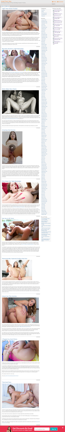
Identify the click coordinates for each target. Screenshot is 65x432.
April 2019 (43, 96)
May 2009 (43, 207)
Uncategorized (44, 14)
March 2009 (43, 210)
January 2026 (43, 20)
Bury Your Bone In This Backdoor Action (45, 230)
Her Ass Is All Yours (8, 218)
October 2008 (43, 214)
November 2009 (44, 201)
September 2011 (44, 171)
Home (3, 6)
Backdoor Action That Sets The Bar (45, 224)
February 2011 (43, 181)
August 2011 (43, 172)
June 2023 (43, 40)
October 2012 (43, 152)
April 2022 (43, 54)
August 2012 (43, 155)
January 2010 (43, 198)
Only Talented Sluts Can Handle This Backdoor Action (45, 240)
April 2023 (43, 43)
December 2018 (44, 102)
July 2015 (43, 129)
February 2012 (44, 164)
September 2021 (44, 63)
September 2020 (44, 76)
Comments (60, 1)
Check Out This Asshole (9, 296)
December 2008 (44, 213)
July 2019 (43, 92)
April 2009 (43, 208)
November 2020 (44, 74)
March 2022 (43, 56)
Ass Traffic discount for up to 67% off (24, 326)
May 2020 (43, 80)
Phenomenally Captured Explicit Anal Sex (14, 258)
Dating (42, 11)
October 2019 (43, 87)
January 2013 (43, 148)
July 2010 (43, 191)
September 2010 (44, 188)
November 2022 (44, 48)
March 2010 (43, 197)
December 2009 (44, 200)
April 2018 (43, 110)
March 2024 (43, 33)
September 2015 (44, 126)
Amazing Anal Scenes (8, 130)
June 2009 (43, 205)
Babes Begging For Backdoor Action (44, 221)
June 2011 (43, 175)
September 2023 (44, 37)
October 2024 (43, 28)
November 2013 (44, 139)
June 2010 (43, 192)
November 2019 (44, 86)
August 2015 (43, 128)
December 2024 (44, 27)
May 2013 (43, 142)
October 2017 (43, 118)
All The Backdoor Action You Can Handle (45, 219)
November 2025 (44, 21)
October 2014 (43, 136)
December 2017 (44, 115)
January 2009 (43, 211)
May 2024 (43, 31)
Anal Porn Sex (6, 1)
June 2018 (43, 109)
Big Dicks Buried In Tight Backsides (13, 48)
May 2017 (43, 123)
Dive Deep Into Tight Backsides (11, 181)
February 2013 (44, 146)
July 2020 (43, 77)
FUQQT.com (7, 6)
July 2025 (43, 24)
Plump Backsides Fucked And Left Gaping (45, 235)
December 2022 (44, 47)
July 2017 (43, 122)
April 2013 (43, 143)
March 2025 (43, 25)
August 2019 (43, 90)
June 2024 (43, 30)
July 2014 (43, 138)
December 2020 (44, 73)
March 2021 (43, 70)
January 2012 (43, 165)
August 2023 (43, 38)
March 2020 (43, 83)
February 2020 (44, 84)
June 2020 (43, 79)
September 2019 (44, 89)
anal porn (43, 10)
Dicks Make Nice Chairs (9, 89)
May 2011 (43, 177)
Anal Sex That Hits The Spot (45, 237)
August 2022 (43, 51)
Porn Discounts (44, 13)
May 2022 (43, 53)
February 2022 (44, 57)
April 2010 (43, 195)
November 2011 (44, 168)
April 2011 (43, 178)
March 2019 (43, 97)
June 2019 (43, 93)
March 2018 (43, 112)
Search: (53, 3)
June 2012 (43, 158)
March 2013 (43, 145)
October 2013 (43, 141)
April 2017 (43, 125)
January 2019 (43, 100)
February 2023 (44, 44)
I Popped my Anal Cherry (9, 339)
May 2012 (43, 159)
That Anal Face (6, 382)
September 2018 (44, 106)
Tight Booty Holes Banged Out (45, 226)
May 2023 (43, 41)
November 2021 (44, 60)
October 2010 (43, 187)
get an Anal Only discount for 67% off (11, 118)
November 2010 (44, 185)
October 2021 (43, 61)
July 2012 (43, 156)
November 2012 (44, 151)
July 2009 (43, 204)
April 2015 (43, 132)
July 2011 (43, 174)
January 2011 (43, 182)
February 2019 (44, 99)
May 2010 (43, 194)
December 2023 (44, 34)
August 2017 (43, 120)
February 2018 (44, 113)
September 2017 (44, 119)
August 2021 (43, 64)
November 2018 (44, 103)
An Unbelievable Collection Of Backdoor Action (46, 232)
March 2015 (43, 133)
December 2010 (44, 184)
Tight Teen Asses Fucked (9, 8)
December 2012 (44, 149)
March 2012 (43, 162)
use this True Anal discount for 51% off (11, 375)
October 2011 (43, 169)
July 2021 (43, 66)
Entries (54, 1)
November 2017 (44, 116)
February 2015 (44, 135)
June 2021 (43, 67)
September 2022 (44, 50)
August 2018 (43, 107)
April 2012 (43, 161)
